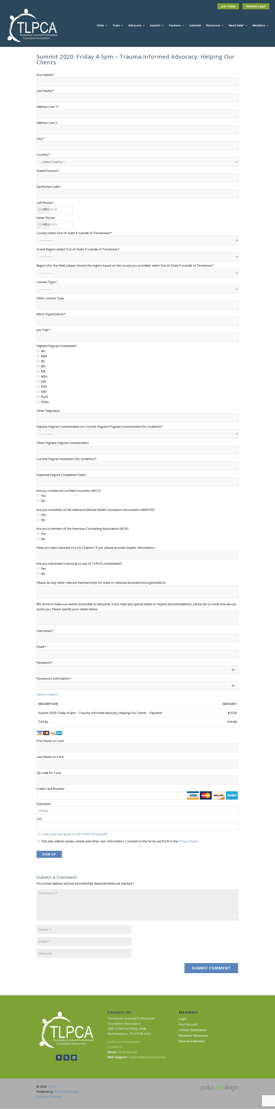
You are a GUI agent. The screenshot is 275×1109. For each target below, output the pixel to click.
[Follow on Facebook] (59, 1058)
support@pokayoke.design (147, 1057)
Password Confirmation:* (54, 678)
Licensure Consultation (124, 1042)
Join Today (228, 6)
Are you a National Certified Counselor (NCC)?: (68, 491)
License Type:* (46, 282)
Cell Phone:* (45, 203)
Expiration (43, 804)
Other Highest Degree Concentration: (62, 443)
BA (43, 351)
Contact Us (115, 1047)
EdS (43, 382)
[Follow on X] (66, 1058)
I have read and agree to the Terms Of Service (73, 834)
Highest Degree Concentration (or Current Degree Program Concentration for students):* (99, 427)
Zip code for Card (48, 773)
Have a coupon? (47, 694)
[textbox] (54, 209)
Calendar (195, 25)
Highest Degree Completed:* (56, 346)
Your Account (188, 1024)
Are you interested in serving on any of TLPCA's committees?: (79, 564)
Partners (175, 25)
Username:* (44, 631)
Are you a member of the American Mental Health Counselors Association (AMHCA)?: (95, 510)
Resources (213, 25)
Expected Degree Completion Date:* (61, 475)
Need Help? (236, 25)
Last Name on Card (49, 757)
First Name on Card (50, 741)
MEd (44, 376)
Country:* (43, 154)
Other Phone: (45, 218)
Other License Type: (50, 298)
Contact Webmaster (193, 1030)
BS (43, 361)
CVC (39, 819)
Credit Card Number (50, 789)
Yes (43, 496)
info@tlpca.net (127, 1052)
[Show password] (233, 669)
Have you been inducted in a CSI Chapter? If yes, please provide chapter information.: (95, 548)
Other (45, 402)
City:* (40, 139)
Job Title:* (43, 330)
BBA (44, 356)
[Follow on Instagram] (74, 1058)
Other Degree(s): (48, 411)
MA (43, 371)
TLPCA (52, 1087)
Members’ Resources (193, 1036)
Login (262, 6)
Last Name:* (45, 91)
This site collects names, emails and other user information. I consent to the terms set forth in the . (119, 841)
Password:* (44, 663)
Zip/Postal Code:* (48, 187)
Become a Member (192, 1041)
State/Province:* (47, 171)
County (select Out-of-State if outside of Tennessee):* (74, 233)
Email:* (41, 647)
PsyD (44, 397)
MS (43, 366)
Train (116, 25)
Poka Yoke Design (66, 1092)
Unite (100, 25)
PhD (44, 387)
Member (252, 6)
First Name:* (45, 75)
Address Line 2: (46, 123)
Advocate (134, 25)
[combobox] (43, 209)
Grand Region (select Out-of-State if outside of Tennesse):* (77, 249)
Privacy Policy (188, 841)
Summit (155, 25)
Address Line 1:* (47, 107)
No (43, 501)
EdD (44, 392)
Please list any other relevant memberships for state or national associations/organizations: (101, 583)
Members (259, 25)
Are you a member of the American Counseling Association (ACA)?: (82, 529)
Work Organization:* (51, 314)
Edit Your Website (48, 1097)
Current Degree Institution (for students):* (66, 459)
